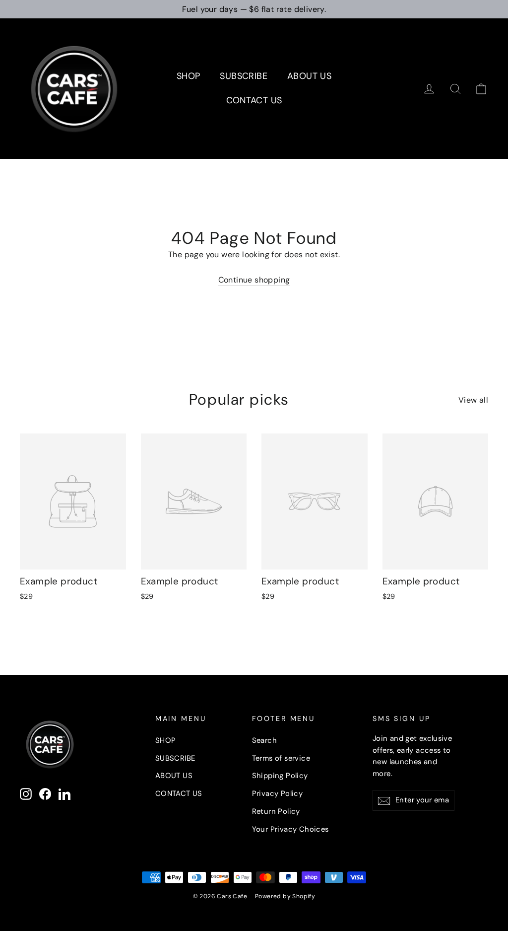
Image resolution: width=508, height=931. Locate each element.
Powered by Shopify (285, 896)
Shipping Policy (280, 776)
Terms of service (281, 758)
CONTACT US (254, 100)
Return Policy (276, 811)
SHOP (188, 76)
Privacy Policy (277, 793)
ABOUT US (309, 76)
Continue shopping (254, 280)
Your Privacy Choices (290, 829)
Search (264, 740)
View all (473, 400)
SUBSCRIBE (243, 76)
